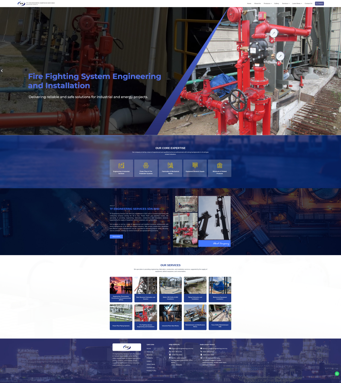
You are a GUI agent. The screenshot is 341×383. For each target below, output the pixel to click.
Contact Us (308, 3)
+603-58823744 (208, 352)
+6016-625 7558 (208, 355)
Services (285, 3)
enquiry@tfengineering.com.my (182, 349)
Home (249, 3)
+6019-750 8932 (176, 355)
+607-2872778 (176, 352)
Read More (116, 236)
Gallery (276, 3)
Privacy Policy (151, 371)
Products (267, 3)
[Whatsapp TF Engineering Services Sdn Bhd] (337, 373)
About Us (257, 3)
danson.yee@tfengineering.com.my (215, 349)
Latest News (296, 3)
